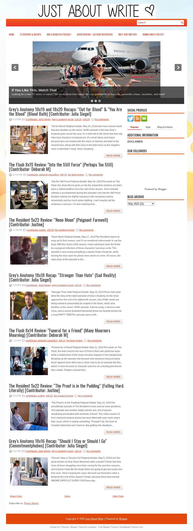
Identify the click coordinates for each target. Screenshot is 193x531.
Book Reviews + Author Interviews (95, 34)
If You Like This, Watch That (34, 90)
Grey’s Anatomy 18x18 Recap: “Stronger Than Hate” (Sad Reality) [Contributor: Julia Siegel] (62, 277)
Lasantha (92, 527)
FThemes (64, 527)
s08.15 (63, 174)
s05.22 (49, 396)
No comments (102, 119)
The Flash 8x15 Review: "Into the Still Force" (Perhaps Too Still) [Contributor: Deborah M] (61, 166)
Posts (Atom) (31, 503)
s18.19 (78, 119)
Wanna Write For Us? (153, 34)
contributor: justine (36, 230)
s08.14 (61, 340)
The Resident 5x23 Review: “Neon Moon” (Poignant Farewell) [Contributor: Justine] (58, 221)
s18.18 (78, 285)
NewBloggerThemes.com (131, 527)
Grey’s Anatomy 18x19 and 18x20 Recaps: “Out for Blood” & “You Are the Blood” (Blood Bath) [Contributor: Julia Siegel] (65, 111)
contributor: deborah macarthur (43, 174)
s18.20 (86, 119)
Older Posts (118, 496)
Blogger (162, 189)
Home (11, 34)
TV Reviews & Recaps (30, 34)
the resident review (64, 230)
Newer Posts (16, 496)
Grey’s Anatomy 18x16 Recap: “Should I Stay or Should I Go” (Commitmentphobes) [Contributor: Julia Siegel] (58, 443)
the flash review (76, 174)
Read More (113, 155)
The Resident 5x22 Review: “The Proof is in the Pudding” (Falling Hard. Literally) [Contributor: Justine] (66, 387)
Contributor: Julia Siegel (38, 119)
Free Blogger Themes (108, 527)
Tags (148, 127)
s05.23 (50, 230)
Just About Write (94, 518)
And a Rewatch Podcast (59, 34)
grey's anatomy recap (63, 119)
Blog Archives (165, 127)
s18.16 (77, 451)
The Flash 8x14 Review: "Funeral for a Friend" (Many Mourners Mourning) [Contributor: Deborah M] (59, 332)
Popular (134, 127)
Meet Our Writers (127, 34)
